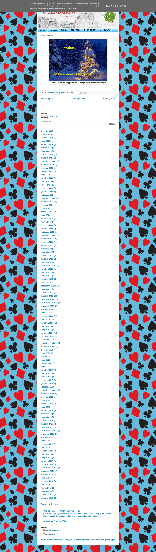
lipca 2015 (45, 441)
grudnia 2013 (47, 498)
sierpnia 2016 (47, 397)
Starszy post (109, 99)
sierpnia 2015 (47, 437)
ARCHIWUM (105, 30)
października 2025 (49, 161)
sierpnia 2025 (47, 168)
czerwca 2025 (47, 171)
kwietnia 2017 (47, 370)
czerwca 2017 (47, 363)
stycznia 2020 (47, 333)
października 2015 (49, 431)
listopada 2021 (47, 282)
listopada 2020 (47, 299)
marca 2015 (46, 454)
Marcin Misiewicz (53, 530)
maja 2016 (45, 407)
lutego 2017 (46, 377)
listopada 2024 (47, 195)
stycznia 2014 (47, 494)
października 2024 (49, 198)
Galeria (64, 30)
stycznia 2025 (47, 188)
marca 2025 (46, 181)
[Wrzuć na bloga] (81, 93)
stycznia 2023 (47, 255)
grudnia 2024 (47, 191)
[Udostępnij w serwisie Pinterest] (86, 93)
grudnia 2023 (47, 229)
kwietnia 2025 (47, 178)
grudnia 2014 (47, 464)
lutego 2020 (46, 329)
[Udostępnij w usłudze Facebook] (85, 93)
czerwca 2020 (47, 316)
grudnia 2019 (47, 336)
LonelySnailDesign (72, 540)
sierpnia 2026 (47, 131)
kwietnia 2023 (47, 245)
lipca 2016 (45, 400)
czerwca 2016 (47, 404)
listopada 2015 (47, 427)
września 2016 (47, 393)
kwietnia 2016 (47, 410)
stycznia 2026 (47, 154)
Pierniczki (53, 30)
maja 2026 (45, 141)
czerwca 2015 (47, 444)
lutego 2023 (46, 252)
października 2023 (49, 235)
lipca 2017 (45, 360)
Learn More (112, 6)
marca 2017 (46, 373)
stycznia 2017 (47, 380)
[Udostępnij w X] (83, 93)
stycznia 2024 (47, 225)
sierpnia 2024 (47, 205)
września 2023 (47, 239)
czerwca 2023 (47, 242)
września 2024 (47, 201)
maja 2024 (45, 215)
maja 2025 (45, 175)
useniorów (50, 534)
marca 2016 (46, 414)
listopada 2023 (47, 232)
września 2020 (47, 306)
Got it (123, 6)
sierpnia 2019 (47, 350)
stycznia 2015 (47, 461)
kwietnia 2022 (47, 269)
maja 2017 (45, 367)
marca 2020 (46, 326)
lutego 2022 (46, 276)
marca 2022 (46, 272)
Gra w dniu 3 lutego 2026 (54, 521)
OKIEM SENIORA (90, 30)
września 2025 (47, 164)
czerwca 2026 (47, 138)
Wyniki (43, 30)
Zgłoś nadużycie (50, 504)
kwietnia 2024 (47, 218)
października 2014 (49, 468)
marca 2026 (46, 148)
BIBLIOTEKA (75, 30)
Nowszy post (47, 99)
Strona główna (78, 99)
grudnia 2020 (47, 296)
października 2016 (49, 390)
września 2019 (47, 346)
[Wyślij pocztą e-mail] (80, 93)
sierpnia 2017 (47, 356)
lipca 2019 (45, 353)
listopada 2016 (47, 387)
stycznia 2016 (47, 420)
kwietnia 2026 (47, 144)
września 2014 (47, 471)
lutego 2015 (46, 457)
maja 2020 (45, 319)
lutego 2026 (46, 151)
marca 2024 (46, 222)
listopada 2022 (47, 262)
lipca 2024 (45, 208)
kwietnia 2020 (47, 323)
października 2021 (49, 286)
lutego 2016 (46, 417)
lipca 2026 (45, 134)
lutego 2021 (46, 289)
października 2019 (49, 343)
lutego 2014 (46, 491)
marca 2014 (46, 488)
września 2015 (47, 434)
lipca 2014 (45, 478)
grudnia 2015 (47, 424)
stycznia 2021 (47, 292)
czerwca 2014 (47, 481)
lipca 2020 (45, 313)
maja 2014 (45, 484)
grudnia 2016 (47, 383)
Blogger (111, 540)
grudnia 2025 (47, 158)
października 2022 (49, 266)
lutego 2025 (46, 185)
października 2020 (49, 303)
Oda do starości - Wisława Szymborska (61, 511)
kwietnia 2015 (47, 451)
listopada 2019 (47, 340)
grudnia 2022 (47, 259)
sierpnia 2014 (47, 474)
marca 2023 (46, 249)
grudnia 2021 (47, 279)
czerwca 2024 (47, 212)
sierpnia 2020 (47, 309)
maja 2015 (45, 447)
